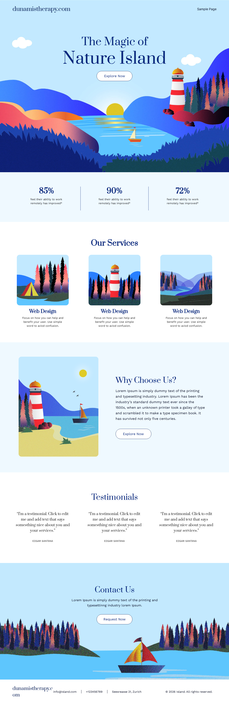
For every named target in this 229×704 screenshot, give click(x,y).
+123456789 (94, 691)
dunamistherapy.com (41, 9)
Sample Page (206, 9)
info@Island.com (65, 691)
